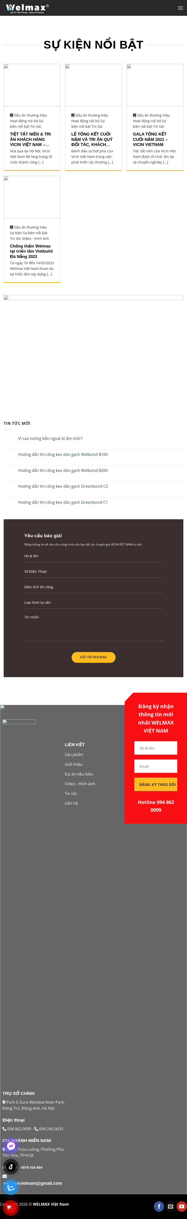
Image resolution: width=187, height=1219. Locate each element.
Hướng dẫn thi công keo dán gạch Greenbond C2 (63, 486)
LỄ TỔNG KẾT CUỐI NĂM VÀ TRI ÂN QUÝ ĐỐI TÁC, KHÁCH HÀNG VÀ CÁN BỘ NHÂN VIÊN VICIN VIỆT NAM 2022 (91, 140)
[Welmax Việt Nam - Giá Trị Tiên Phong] (28, 8)
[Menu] (180, 8)
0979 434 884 (31, 1167)
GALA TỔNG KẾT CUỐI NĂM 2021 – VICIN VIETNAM (150, 139)
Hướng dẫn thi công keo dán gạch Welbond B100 (63, 454)
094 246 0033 (50, 1129)
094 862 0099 (19, 1129)
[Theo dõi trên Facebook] (159, 1206)
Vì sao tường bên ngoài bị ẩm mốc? (50, 438)
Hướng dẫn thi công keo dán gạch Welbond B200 (63, 470)
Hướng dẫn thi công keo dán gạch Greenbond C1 (63, 502)
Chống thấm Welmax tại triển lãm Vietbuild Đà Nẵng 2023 (31, 251)
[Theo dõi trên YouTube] (182, 1206)
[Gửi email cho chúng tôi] (170, 1206)
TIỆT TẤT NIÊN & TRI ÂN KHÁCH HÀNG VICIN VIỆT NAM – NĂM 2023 (30, 140)
